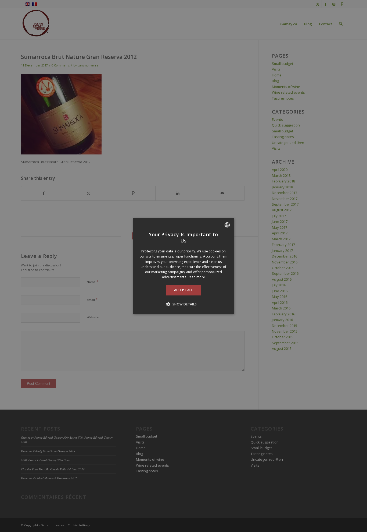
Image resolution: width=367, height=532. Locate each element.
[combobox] (227, 224)
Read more (196, 277)
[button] (183, 304)
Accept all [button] (183, 290)
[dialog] (183, 266)
